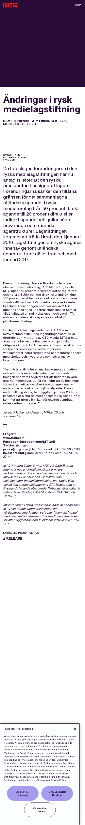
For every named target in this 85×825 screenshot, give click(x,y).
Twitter (9, 445)
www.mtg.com (13, 438)
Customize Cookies (40, 810)
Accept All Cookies (22, 793)
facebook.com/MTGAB (37, 441)
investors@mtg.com (18, 453)
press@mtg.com (15, 449)
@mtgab (22, 445)
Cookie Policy (58, 780)
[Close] (75, 729)
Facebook (10, 441)
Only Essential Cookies (57, 793)
